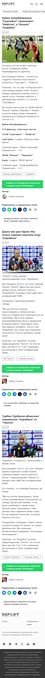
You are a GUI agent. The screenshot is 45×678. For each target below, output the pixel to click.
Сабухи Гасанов (16, 381)
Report (20, 284)
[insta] (10, 644)
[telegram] (14, 210)
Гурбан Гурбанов (11, 557)
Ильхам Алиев (10, 11)
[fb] (4, 210)
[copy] (36, 210)
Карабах (30, 174)
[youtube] (34, 644)
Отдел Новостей (16, 196)
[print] (30, 210)
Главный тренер (25, 359)
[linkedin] (25, 210)
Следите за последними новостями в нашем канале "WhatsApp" (23, 184)
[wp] (9, 210)
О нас (4, 621)
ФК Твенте (8, 359)
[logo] (8, 4)
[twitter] (20, 210)
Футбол (5, 32)
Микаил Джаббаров (12, 174)
